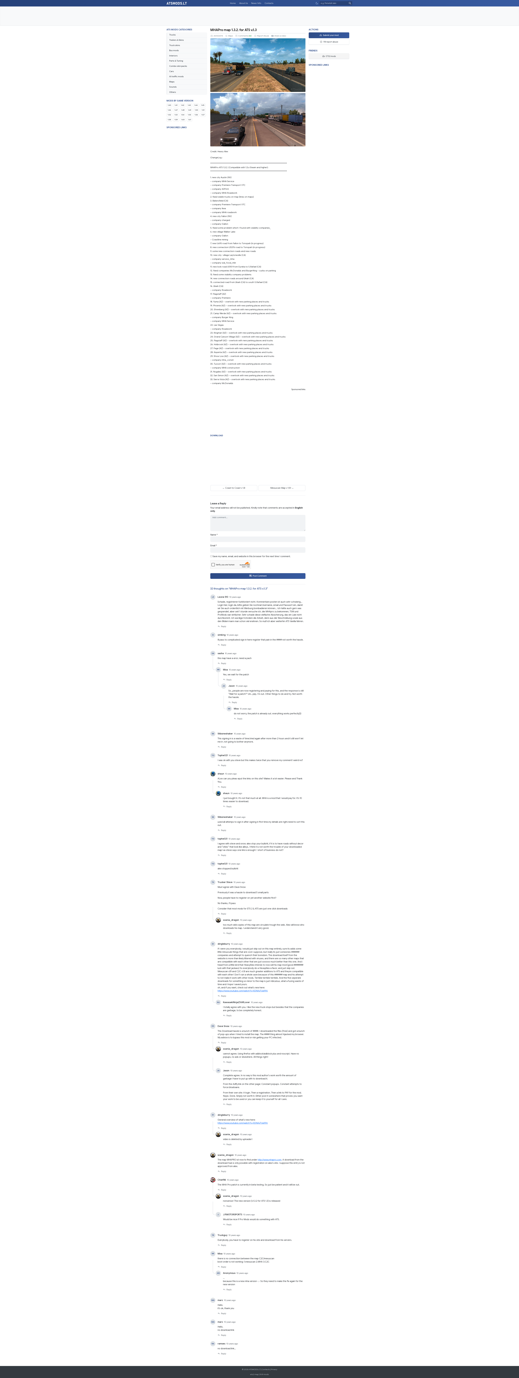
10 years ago (235, 597)
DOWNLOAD (216, 435)
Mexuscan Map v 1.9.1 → (282, 488)
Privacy (274, 1369)
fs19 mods (264, 1374)
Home (233, 3)
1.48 (182, 110)
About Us (243, 3)
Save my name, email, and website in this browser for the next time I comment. (252, 556)
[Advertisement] (259, 16)
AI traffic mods (176, 76)
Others (172, 92)
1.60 (183, 120)
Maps (171, 82)
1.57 (203, 115)
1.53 (176, 115)
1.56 (196, 115)
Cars (171, 71)
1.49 (189, 110)
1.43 (189, 105)
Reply (223, 626)
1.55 (189, 115)
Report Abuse (263, 36)
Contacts (269, 3)
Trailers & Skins (176, 40)
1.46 (169, 110)
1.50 (196, 110)
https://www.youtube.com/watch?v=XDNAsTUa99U (243, 991)
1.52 (169, 115)
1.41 (176, 105)
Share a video (280, 36)
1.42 (182, 105)
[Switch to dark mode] (316, 3)
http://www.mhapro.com (269, 1159)
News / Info (256, 3)
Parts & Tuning (176, 61)
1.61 (189, 120)
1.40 (169, 105)
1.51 (203, 110)
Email (213, 545)
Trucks (172, 35)
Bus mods (174, 50)
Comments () (245, 36)
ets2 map (254, 1374)
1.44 (196, 105)
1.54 (182, 115)
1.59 (176, 120)
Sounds (173, 87)
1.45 (202, 105)
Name (214, 534)
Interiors (173, 56)
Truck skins (174, 45)
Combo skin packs (178, 66)
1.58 (169, 120)
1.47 (176, 110)
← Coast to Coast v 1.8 (233, 488)
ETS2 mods (331, 56)
